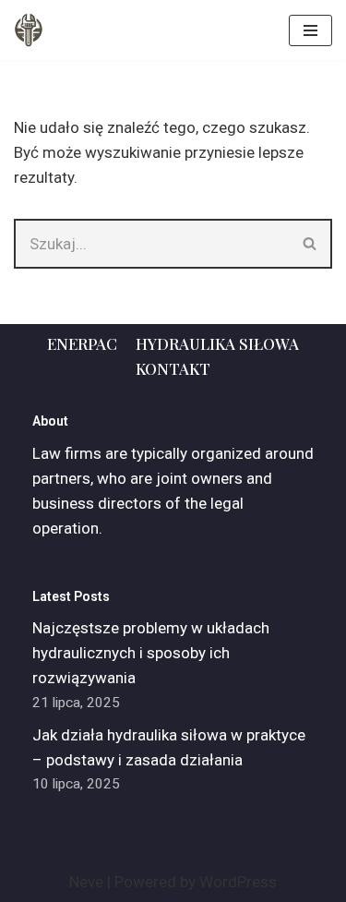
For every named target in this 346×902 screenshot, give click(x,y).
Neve (86, 881)
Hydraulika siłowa (217, 343)
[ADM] (28, 30)
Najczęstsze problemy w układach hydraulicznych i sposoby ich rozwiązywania (150, 653)
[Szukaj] (310, 244)
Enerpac (82, 343)
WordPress (238, 881)
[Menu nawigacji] (310, 30)
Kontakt (173, 368)
